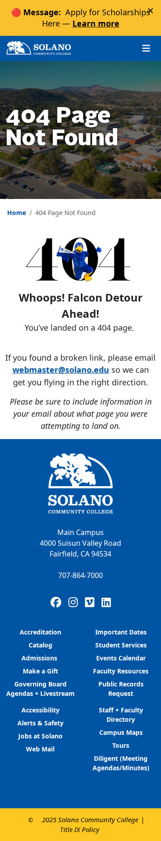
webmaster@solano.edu (61, 369)
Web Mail (40, 749)
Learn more (95, 23)
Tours (120, 745)
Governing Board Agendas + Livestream (40, 689)
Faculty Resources (120, 671)
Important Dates (121, 632)
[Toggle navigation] (146, 48)
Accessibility (40, 710)
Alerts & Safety (40, 723)
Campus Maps (121, 732)
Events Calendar (121, 658)
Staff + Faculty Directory (121, 715)
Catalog (40, 645)
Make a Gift (40, 671)
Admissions (40, 658)
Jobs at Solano (40, 736)
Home (16, 212)
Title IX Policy (79, 829)
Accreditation (40, 632)
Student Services (121, 645)
